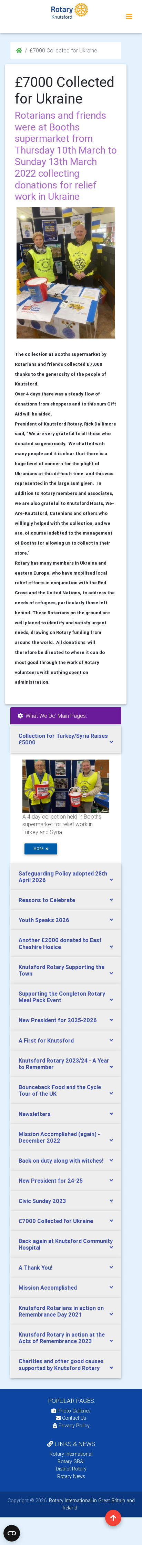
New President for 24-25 (51, 1180)
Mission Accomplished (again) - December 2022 (59, 1137)
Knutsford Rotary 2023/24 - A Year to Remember (64, 1063)
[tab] (65, 739)
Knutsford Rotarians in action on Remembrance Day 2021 (61, 1311)
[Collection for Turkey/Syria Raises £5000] (65, 786)
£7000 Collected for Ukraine (56, 1221)
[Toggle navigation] (129, 16)
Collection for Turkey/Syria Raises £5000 (63, 739)
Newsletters (35, 1114)
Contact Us (73, 1418)
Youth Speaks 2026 (44, 920)
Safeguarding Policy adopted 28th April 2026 (63, 876)
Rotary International (71, 1454)
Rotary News (71, 1476)
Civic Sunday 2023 (42, 1200)
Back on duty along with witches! (61, 1160)
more (39, 849)
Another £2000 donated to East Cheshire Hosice (60, 943)
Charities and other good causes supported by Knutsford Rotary (61, 1364)
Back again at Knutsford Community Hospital (66, 1244)
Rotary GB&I (71, 1461)
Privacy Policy (74, 1425)
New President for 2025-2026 (58, 1020)
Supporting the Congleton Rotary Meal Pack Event (62, 997)
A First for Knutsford (46, 1040)
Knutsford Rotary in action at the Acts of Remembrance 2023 (62, 1337)
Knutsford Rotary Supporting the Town (61, 970)
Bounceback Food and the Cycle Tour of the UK (60, 1090)
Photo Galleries (73, 1411)
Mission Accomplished (48, 1287)
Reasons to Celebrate (47, 900)
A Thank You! (35, 1267)
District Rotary (71, 1469)
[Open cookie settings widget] (11, 1533)
